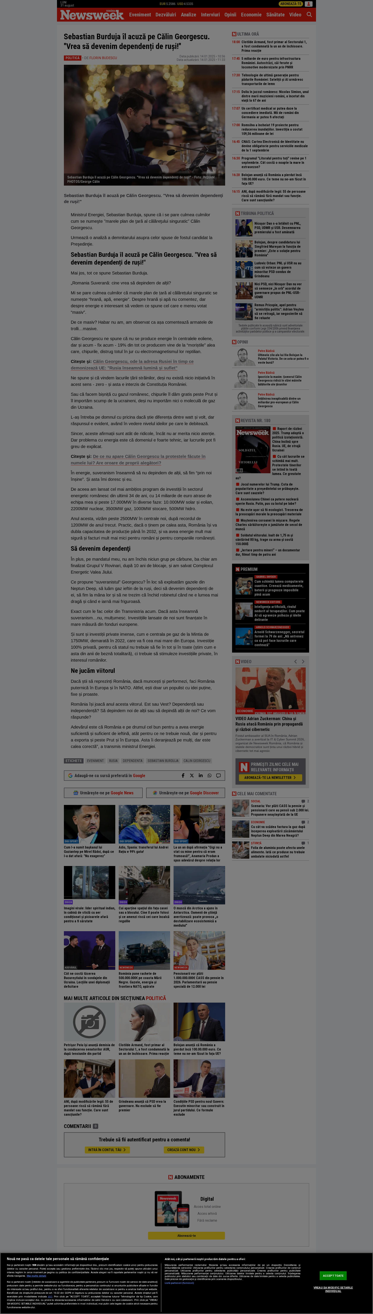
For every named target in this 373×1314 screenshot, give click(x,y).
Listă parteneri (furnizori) (179, 1283)
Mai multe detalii (36, 1276)
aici (50, 1296)
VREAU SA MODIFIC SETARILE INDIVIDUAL (333, 1289)
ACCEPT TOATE (333, 1275)
